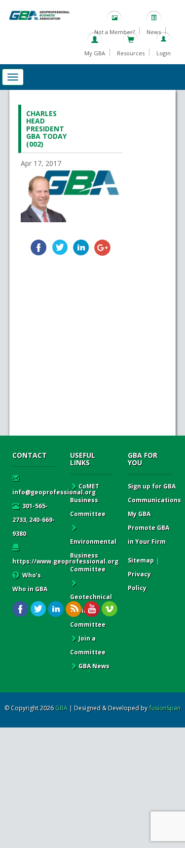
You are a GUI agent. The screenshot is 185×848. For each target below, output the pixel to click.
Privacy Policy (139, 581)
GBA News (94, 666)
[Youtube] (91, 609)
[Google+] (102, 248)
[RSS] (74, 609)
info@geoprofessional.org (54, 492)
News (154, 32)
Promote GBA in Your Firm (148, 535)
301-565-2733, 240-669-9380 (33, 520)
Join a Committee (88, 645)
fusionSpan (165, 708)
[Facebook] (39, 248)
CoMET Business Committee (88, 500)
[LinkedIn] (81, 248)
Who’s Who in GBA (29, 582)
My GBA (94, 53)
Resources (131, 53)
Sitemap (141, 560)
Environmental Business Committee (93, 555)
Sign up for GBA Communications (154, 493)
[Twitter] (60, 248)
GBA (61, 708)
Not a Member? (114, 32)
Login (163, 53)
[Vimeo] (109, 609)
